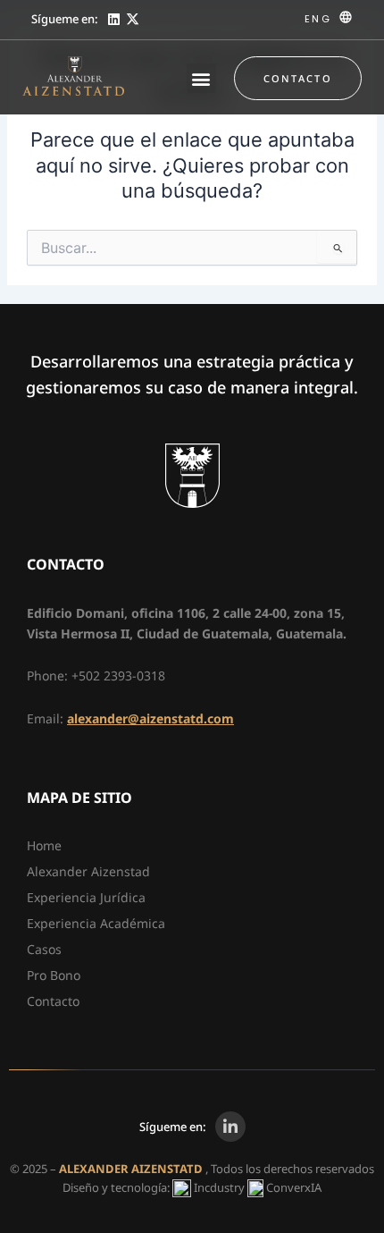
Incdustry (219, 1187)
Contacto (53, 1000)
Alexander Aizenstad (88, 871)
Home (44, 845)
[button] (201, 78)
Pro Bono (53, 975)
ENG (318, 19)
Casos (44, 949)
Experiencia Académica (96, 923)
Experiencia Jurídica (86, 897)
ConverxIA (293, 1187)
